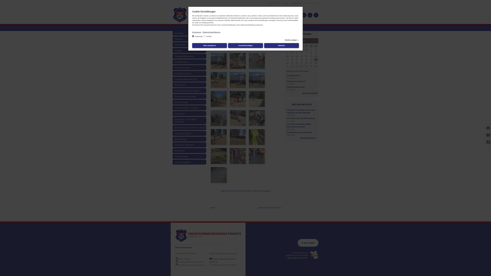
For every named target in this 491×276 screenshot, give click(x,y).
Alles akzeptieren (209, 45)
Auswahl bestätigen (245, 45)
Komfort (209, 36)
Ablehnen (281, 45)
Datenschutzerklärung (211, 32)
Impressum (196, 32)
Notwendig (199, 36)
